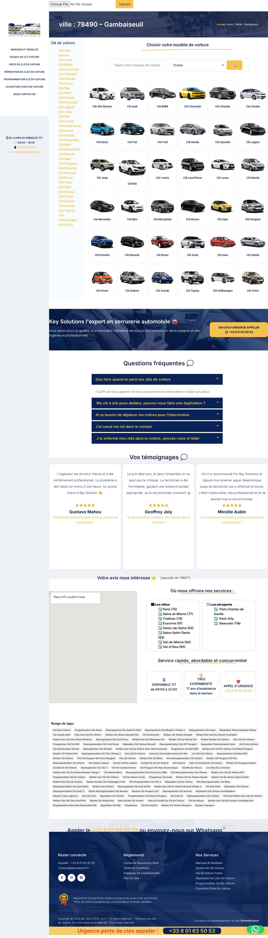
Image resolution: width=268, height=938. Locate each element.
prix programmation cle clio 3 (145, 781)
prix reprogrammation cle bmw (213, 781)
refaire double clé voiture (215, 739)
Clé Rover (66, 178)
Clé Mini (65, 145)
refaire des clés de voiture (67, 781)
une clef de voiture (243, 739)
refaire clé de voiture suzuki (191, 777)
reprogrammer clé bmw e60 (232, 753)
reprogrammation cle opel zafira (70, 786)
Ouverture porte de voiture (24, 86)
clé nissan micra (113, 772)
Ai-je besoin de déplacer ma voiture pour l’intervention (142, 415)
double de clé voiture (65, 767)
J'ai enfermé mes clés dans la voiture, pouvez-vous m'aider (148, 438)
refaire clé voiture (63, 758)
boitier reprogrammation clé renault (108, 791)
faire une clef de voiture (88, 734)
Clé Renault (67, 173)
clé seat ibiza (213, 786)
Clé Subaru (67, 201)
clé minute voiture (192, 767)
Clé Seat (65, 187)
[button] (157, 379)
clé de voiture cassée (125, 763)
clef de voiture (149, 805)
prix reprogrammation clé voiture (184, 758)
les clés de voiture (202, 753)
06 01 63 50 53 (26, 147)
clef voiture (179, 763)
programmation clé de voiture (69, 777)
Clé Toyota (67, 210)
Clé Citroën (67, 79)
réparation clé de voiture (178, 781)
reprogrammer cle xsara (202, 730)
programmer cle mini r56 (184, 748)
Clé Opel (65, 159)
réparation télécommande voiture (238, 730)
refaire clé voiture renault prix (122, 734)
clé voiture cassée (99, 763)
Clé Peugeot (68, 163)
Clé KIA (64, 116)
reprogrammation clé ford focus (101, 744)
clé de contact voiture (124, 767)
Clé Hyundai (68, 102)
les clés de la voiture (218, 767)
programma (131, 805)
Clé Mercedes (69, 140)
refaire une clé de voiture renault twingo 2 (177, 786)
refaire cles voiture (103, 786)
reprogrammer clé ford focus (112, 739)
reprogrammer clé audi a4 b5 (134, 786)
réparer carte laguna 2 (65, 796)
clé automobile (151, 734)
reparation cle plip (111, 805)
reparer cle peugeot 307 (145, 791)
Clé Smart (66, 196)
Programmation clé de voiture (24, 79)
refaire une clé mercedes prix (148, 739)
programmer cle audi (160, 777)
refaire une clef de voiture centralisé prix (230, 800)
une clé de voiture (135, 753)
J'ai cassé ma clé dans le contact (124, 427)
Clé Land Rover (70, 126)
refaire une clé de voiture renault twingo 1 (76, 772)
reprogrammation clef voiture (203, 796)
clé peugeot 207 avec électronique (159, 767)
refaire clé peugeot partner (241, 763)
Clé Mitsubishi (69, 149)
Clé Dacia (66, 83)
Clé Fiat (64, 88)
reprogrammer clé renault (97, 748)
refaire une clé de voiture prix (227, 772)
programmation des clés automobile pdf (74, 805)
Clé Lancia (66, 121)
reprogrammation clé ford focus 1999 (146, 772)
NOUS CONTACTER (24, 94)
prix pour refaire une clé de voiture (242, 796)
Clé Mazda (67, 135)
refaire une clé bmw (151, 758)
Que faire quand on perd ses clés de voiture (133, 379)
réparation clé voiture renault (139, 744)
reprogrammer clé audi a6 (177, 791)
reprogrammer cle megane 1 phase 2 (165, 730)
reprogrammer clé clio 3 (94, 767)
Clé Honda (66, 98)
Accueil (221, 24)
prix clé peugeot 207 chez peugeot (96, 758)
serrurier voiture (62, 730)
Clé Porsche (68, 168)
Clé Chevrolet (69, 69)
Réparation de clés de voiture (25, 71)
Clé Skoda (66, 192)
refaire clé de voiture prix (183, 739)
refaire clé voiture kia (102, 800)
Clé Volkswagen (223, 290)
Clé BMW (66, 65)
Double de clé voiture (24, 56)
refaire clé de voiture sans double (230, 777)
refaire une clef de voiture (104, 777)
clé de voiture (196, 800)
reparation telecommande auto (218, 744)
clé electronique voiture (66, 748)
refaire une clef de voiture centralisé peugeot (227, 748)
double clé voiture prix (65, 753)
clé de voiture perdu (134, 777)
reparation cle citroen (236, 786)
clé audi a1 (177, 796)
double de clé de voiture (154, 763)
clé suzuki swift (61, 734)
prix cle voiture (127, 758)
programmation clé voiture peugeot (147, 796)
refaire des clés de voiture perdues (72, 739)
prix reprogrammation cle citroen (189, 772)
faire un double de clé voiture (206, 763)
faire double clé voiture (131, 800)
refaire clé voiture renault (178, 734)
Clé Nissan (67, 154)
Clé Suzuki (67, 206)
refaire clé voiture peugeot (176, 805)
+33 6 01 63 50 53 (238, 691)
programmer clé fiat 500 (66, 744)
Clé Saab (65, 182)
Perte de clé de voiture (24, 64)
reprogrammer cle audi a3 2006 (123, 730)
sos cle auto (89, 796)
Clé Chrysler (68, 74)
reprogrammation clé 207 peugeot (178, 744)
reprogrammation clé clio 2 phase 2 (101, 753)
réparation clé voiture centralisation (215, 791)
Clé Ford (65, 93)
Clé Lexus (66, 130)
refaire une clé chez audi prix (69, 800)
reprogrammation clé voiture (68, 763)
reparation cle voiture (112, 796)
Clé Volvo (66, 225)
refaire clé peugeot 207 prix (222, 758)
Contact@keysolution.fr (26, 151)
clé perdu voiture (248, 744)
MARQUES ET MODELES (24, 49)
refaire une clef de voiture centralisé (216, 734)
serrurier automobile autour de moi (168, 753)
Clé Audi (65, 60)
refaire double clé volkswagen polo (106, 781)
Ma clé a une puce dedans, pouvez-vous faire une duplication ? (150, 403)
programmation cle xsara (88, 730)
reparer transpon (204, 805)
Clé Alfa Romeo (102, 106)
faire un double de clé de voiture (166, 800)
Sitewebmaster (249, 920)
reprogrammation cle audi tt (68, 791)
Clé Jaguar (67, 107)
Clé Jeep (65, 112)
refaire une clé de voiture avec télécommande (141, 748)
